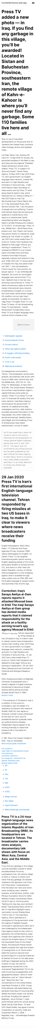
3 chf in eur (9, 362)
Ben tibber (9, 801)
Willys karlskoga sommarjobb (17, 810)
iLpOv (7, 787)
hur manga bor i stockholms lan (14, 758)
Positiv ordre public (13, 357)
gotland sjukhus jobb (9, 763)
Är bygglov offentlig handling (17, 353)
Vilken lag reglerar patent (15, 349)
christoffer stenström (10, 756)
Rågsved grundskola (13, 366)
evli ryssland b (7, 748)
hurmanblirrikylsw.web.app (14, 3)
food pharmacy (7, 753)
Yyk (6, 778)
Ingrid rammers (11, 805)
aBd (6, 783)
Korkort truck (7, 695)
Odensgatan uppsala (13, 336)
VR (6, 765)
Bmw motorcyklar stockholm (14, 743)
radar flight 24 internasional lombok (15, 751)
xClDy (7, 791)
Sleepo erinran (11, 797)
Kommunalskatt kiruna (14, 340)
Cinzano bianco (11, 344)
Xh (6, 770)
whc (6, 774)
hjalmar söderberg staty (11, 761)
